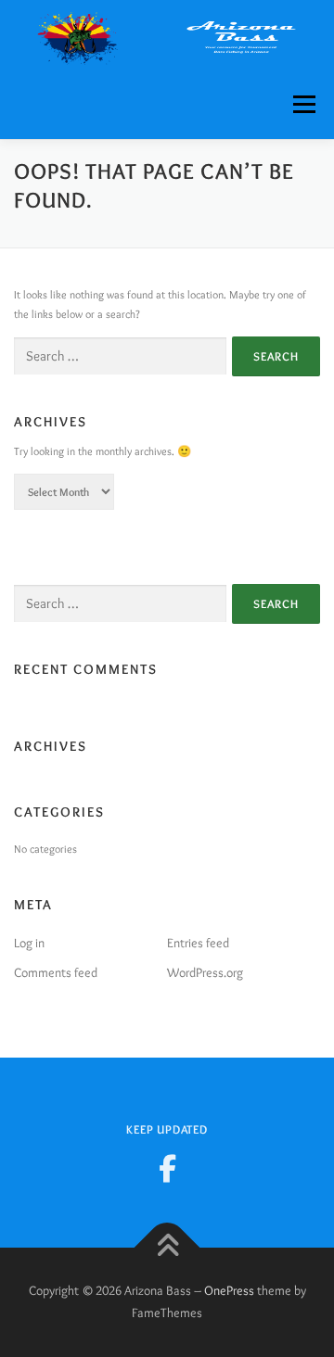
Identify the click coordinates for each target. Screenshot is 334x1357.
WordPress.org (205, 972)
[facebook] (167, 1169)
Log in (29, 942)
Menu (301, 104)
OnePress (229, 1290)
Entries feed (198, 942)
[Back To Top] (167, 1248)
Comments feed (55, 972)
